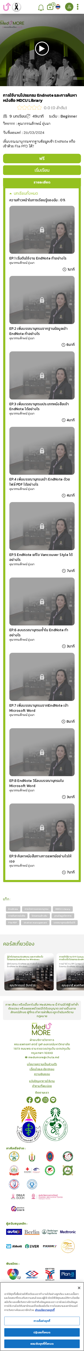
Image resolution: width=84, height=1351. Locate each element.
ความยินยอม (42, 1074)
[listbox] (40, 6)
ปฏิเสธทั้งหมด (41, 1332)
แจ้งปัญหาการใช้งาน (42, 1081)
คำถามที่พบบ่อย (42, 1086)
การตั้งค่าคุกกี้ (42, 1321)
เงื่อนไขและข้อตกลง (42, 1069)
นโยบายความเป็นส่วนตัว (42, 1064)
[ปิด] (79, 1287)
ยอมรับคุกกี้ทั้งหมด (42, 1344)
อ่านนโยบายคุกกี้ (45, 1310)
